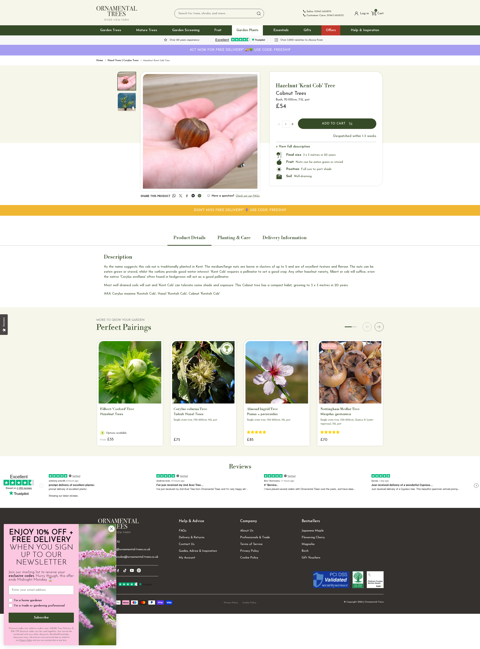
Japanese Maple (313, 530)
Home (99, 60)
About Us (246, 530)
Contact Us (186, 544)
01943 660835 (325, 15)
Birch (305, 550)
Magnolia (308, 544)
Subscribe (41, 617)
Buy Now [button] (186, 397)
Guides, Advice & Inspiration (198, 550)
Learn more (128, 397)
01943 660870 (319, 11)
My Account (187, 557)
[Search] (258, 13)
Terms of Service (251, 544)
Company (248, 521)
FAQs (182, 530)
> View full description (293, 146)
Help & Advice (191, 521)
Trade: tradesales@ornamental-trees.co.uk (129, 556)
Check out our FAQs (248, 196)
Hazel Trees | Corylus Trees (123, 60)
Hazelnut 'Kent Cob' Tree (156, 60)
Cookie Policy (249, 557)
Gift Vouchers (311, 557)
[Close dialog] (111, 528)
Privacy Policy (249, 550)
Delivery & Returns (191, 537)
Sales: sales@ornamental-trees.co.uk (125, 549)
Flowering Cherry (313, 537)
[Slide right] (379, 326)
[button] (377, 13)
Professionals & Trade (255, 537)
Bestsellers (311, 521)
